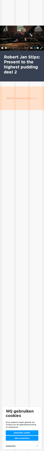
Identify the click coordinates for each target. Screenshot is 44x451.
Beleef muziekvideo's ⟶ (22, 98)
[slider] (14, 48)
